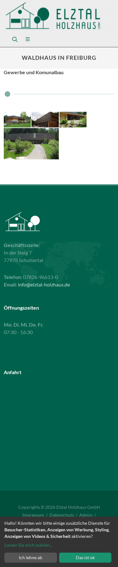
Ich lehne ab (30, 557)
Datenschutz (61, 515)
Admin (86, 515)
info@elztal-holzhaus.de (44, 284)
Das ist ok (85, 557)
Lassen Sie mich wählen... (28, 545)
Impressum (33, 515)
